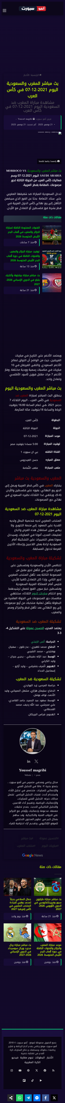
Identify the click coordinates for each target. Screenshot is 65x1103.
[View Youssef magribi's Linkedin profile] (29, 761)
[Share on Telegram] (28, 1097)
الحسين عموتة (35, 628)
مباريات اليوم (39, 593)
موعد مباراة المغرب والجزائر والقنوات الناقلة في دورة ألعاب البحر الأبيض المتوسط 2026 (49, 950)
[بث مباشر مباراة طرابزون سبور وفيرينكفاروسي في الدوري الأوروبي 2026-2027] (48, 887)
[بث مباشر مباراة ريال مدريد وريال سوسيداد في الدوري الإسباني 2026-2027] (17, 932)
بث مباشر (26, 838)
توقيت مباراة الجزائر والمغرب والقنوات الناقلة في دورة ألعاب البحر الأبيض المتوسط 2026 (23, 256)
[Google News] (33, 855)
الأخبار (26, 75)
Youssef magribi (25, 119)
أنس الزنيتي (38, 641)
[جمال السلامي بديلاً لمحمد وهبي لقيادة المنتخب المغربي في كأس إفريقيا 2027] (17, 887)
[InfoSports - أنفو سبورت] (32, 8)
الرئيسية (35, 75)
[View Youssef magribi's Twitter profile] (36, 761)
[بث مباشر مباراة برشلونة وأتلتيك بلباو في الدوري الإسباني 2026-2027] (51, 282)
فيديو (15, 1057)
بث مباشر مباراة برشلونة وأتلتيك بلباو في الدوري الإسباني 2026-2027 (23, 280)
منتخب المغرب (25, 846)
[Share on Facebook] (45, 1097)
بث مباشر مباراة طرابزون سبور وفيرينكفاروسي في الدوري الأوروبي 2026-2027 (47, 904)
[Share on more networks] (10, 1097)
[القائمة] (6, 10)
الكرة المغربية (32, 1062)
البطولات (40, 1057)
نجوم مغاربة (26, 1057)
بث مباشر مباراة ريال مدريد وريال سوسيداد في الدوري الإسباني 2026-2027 (19, 950)
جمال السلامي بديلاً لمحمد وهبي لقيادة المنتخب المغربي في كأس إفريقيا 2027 (20, 904)
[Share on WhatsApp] (19, 1097)
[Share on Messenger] (36, 1097)
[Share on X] (54, 1097)
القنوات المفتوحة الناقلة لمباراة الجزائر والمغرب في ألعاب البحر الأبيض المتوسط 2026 (23, 232)
